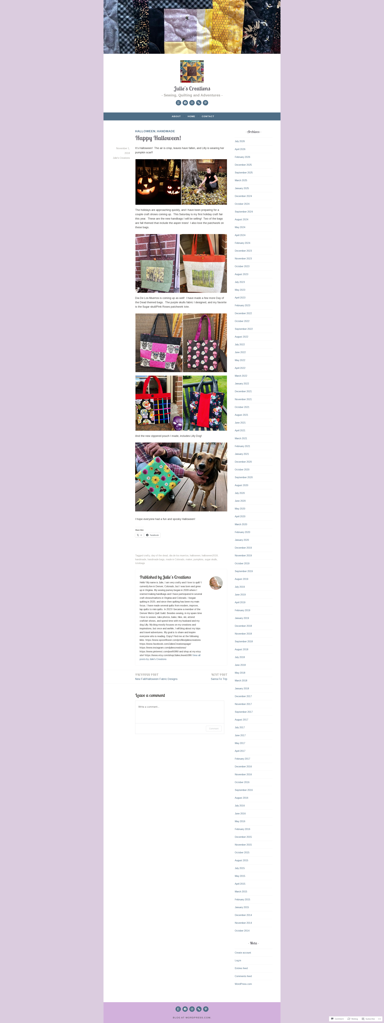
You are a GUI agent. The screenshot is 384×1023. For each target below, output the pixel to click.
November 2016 (243, 774)
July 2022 (240, 344)
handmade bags (156, 559)
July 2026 (240, 141)
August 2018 (241, 649)
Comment (214, 728)
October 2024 (242, 204)
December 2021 (243, 391)
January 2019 (242, 618)
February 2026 (242, 157)
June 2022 (240, 352)
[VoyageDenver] (198, 102)
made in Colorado (175, 559)
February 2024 (242, 243)
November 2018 (243, 633)
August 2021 (241, 415)
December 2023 (243, 250)
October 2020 (242, 469)
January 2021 (242, 454)
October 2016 (242, 782)
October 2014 (242, 930)
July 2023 (240, 282)
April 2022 (240, 368)
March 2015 (241, 891)
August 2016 (241, 798)
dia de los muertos (179, 555)
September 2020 (244, 477)
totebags (140, 563)
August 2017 (241, 719)
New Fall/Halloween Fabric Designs (156, 677)
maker (189, 559)
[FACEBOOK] (185, 1009)
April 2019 (240, 602)
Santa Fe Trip (219, 677)
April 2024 (240, 235)
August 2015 (241, 860)
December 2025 (243, 165)
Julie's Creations (192, 88)
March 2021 (241, 438)
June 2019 (240, 594)
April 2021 (240, 430)
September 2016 (244, 790)
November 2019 (243, 555)
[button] (158, 182)
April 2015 (240, 884)
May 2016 (240, 821)
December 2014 (243, 915)
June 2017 (240, 735)
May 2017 (240, 743)
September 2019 (244, 571)
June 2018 (240, 665)
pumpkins (198, 559)
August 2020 (241, 485)
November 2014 (243, 923)
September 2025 (244, 172)
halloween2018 (210, 555)
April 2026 (240, 149)
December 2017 (243, 696)
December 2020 (243, 462)
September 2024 (244, 211)
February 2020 (242, 532)
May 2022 (240, 360)
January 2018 (242, 688)
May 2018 (240, 673)
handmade (166, 131)
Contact (208, 116)
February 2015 (242, 899)
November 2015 (243, 844)
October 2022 (242, 321)
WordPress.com (243, 984)
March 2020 (241, 524)
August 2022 (241, 336)
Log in (238, 960)
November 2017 (243, 704)
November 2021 (243, 399)
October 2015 (242, 852)
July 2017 (240, 727)
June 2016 (240, 813)
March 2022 (241, 376)
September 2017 (244, 712)
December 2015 (243, 837)
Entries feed (241, 968)
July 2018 (240, 657)
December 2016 (243, 766)
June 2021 (240, 422)
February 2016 (242, 829)
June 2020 (240, 501)
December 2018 (243, 626)
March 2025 (241, 180)
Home (191, 116)
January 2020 (242, 540)
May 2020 (240, 508)
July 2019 (240, 587)
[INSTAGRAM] (192, 1009)
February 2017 (242, 758)
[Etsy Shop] (178, 102)
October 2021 (242, 407)
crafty (147, 555)
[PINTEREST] (205, 1009)
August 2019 (241, 579)
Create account (243, 952)
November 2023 (243, 258)
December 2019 (243, 547)
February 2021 (242, 446)
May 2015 (240, 876)
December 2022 (243, 313)
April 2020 (240, 516)
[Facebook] (185, 102)
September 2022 (244, 329)
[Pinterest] (205, 102)
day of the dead (159, 555)
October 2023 (242, 266)
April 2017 (240, 751)
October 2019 (242, 563)
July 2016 (240, 805)
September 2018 (244, 641)
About (176, 116)
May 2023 (240, 290)
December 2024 (243, 196)
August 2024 (241, 219)
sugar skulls (211, 559)
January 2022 (242, 383)
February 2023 (242, 305)
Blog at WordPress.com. (192, 1017)
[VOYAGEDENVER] (198, 1009)
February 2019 (242, 610)
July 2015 (240, 868)
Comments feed (243, 976)
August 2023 (241, 274)
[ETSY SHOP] (178, 1009)
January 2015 (242, 907)
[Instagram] (192, 102)
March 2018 (241, 680)
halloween (145, 131)
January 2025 (242, 188)
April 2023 (240, 297)
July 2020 (240, 493)
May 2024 (240, 227)
